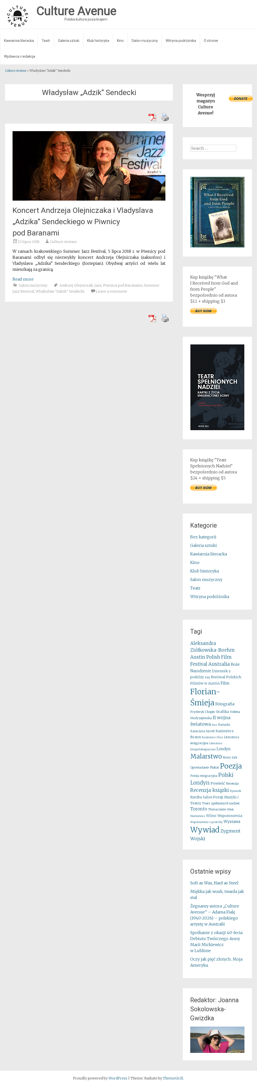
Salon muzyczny (145, 41)
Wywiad (204, 829)
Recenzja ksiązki (209, 790)
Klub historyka (98, 41)
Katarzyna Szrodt (202, 731)
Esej (207, 677)
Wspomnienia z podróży (206, 822)
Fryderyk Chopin (202, 712)
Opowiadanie (199, 767)
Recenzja (232, 783)
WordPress (117, 1078)
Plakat (214, 767)
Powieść (218, 783)
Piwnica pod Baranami (123, 285)
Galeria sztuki (68, 41)
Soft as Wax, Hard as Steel (214, 882)
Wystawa (232, 821)
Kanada (224, 724)
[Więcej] (217, 1040)
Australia (219, 664)
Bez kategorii (203, 536)
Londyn (224, 748)
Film (225, 683)
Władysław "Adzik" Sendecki (60, 291)
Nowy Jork (230, 757)
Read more (23, 279)
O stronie (211, 41)
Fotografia (224, 704)
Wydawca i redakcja (19, 56)
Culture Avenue (63, 241)
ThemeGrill (173, 1078)
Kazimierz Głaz (212, 737)
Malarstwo (206, 756)
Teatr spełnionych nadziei (220, 803)
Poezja (231, 766)
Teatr (46, 41)
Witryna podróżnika (181, 41)
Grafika (222, 711)
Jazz (98, 285)
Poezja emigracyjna (203, 776)
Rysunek (235, 791)
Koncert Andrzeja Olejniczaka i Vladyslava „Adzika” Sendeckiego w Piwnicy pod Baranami (83, 221)
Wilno (211, 816)
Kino (120, 41)
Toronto (198, 809)
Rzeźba (196, 797)
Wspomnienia (229, 815)
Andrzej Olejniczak (76, 285)
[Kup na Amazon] (217, 245)
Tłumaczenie (217, 809)
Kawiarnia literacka (19, 41)
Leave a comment (111, 291)
